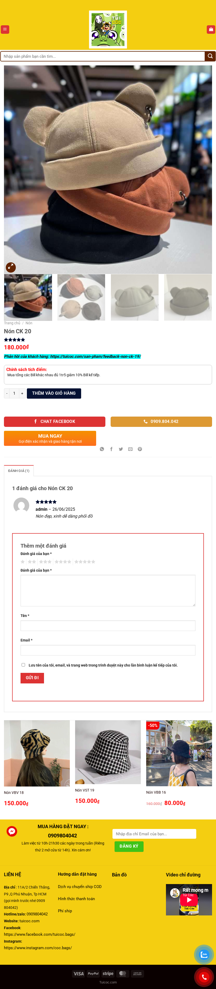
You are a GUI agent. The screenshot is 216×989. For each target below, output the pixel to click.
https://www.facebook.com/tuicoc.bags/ (39, 934)
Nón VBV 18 (14, 792)
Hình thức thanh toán (77, 898)
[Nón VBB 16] (179, 753)
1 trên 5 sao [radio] (22, 561)
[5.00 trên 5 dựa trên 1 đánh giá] (108, 339)
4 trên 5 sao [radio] (62, 561)
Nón (29, 323)
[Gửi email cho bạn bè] (130, 450)
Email (26, 640)
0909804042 (37, 914)
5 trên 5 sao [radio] (84, 561)
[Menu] (5, 29)
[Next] (201, 169)
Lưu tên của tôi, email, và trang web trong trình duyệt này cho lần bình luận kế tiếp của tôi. (103, 665)
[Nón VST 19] (108, 752)
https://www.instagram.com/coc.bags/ (38, 947)
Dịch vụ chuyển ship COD (80, 886)
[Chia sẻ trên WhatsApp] (102, 450)
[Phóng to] (11, 267)
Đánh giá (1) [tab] (19, 471)
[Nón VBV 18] (37, 753)
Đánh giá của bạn (36, 554)
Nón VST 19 (84, 790)
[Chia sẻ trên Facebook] (111, 450)
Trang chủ (12, 323)
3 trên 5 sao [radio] (44, 561)
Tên (25, 616)
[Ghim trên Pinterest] (140, 450)
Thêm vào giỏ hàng (54, 393)
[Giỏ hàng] (211, 29)
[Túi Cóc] (108, 29)
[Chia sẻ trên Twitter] (121, 450)
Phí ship (65, 911)
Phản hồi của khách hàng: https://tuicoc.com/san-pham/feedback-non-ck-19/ (72, 356)
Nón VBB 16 (156, 792)
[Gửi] (210, 56)
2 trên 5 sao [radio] (31, 561)
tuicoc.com (29, 921)
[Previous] (14, 169)
